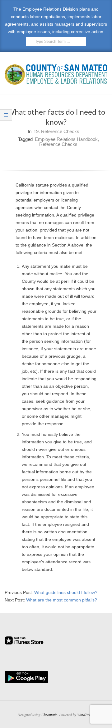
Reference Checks (58, 144)
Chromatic (49, 714)
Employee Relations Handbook (66, 139)
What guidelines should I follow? (65, 592)
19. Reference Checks (56, 131)
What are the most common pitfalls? (61, 599)
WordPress (85, 714)
